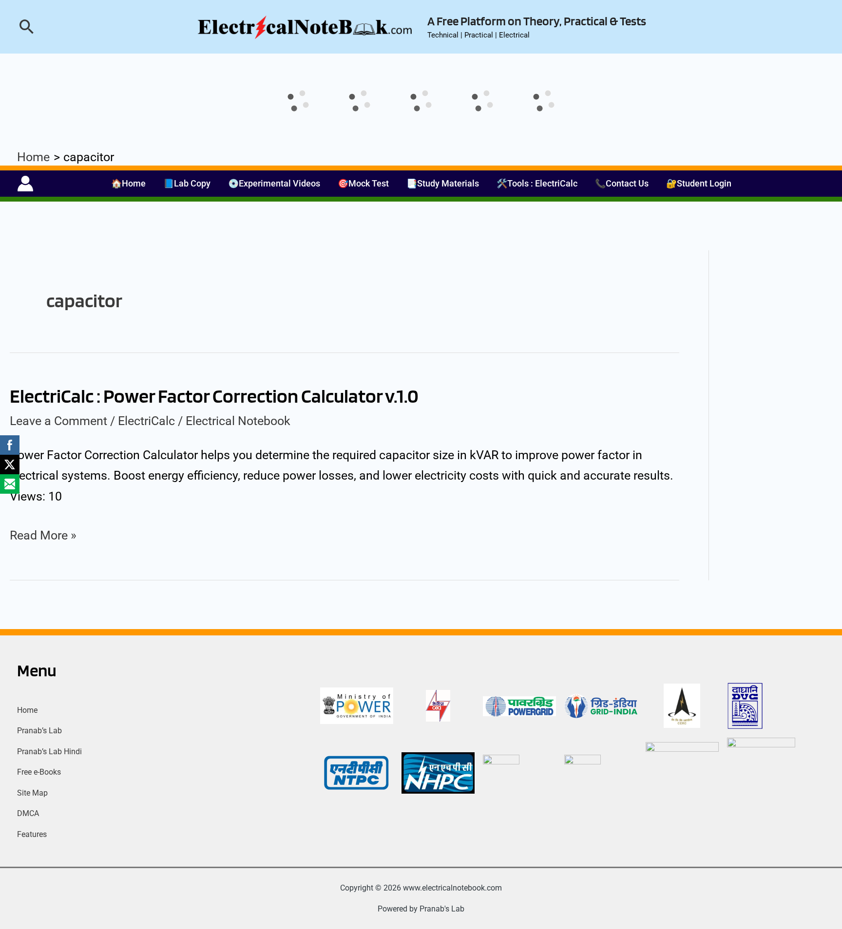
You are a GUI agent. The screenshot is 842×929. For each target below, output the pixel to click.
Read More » (43, 533)
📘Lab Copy (186, 183)
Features (32, 834)
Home (27, 710)
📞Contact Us (622, 183)
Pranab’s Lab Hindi (49, 751)
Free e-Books (39, 772)
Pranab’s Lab (39, 730)
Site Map (32, 793)
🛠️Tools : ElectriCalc (537, 183)
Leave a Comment (58, 421)
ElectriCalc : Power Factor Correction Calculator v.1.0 (214, 396)
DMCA (28, 813)
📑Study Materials (442, 183)
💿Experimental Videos (274, 183)
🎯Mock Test (363, 183)
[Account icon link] (25, 183)
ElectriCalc (146, 421)
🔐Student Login (698, 183)
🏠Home (128, 183)
